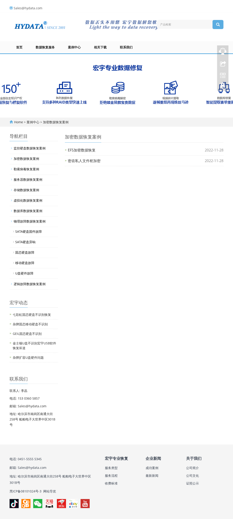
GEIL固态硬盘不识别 (27, 333)
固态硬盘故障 (24, 252)
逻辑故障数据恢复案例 (30, 284)
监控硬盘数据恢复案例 (30, 148)
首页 (19, 47)
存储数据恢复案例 (26, 190)
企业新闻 (153, 458)
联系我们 (126, 47)
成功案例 (152, 468)
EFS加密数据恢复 (82, 150)
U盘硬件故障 (24, 273)
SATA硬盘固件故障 (28, 231)
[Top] (222, 87)
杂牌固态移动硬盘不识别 (30, 324)
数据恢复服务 (45, 47)
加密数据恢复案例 (55, 122)
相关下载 (100, 47)
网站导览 (49, 491)
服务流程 (111, 475)
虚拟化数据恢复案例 (28, 200)
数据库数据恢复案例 (28, 211)
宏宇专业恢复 (116, 458)
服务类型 (111, 468)
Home (18, 122)
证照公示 (192, 483)
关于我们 (194, 458)
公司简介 (192, 468)
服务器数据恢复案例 (28, 179)
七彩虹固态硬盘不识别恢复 (32, 314)
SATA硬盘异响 (25, 242)
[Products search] (218, 24)
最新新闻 (152, 475)
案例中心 (74, 47)
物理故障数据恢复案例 (30, 221)
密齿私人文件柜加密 (84, 160)
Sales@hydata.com (28, 8)
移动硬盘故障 (24, 263)
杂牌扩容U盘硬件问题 (28, 357)
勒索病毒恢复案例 (26, 169)
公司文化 (192, 475)
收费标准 (111, 483)
